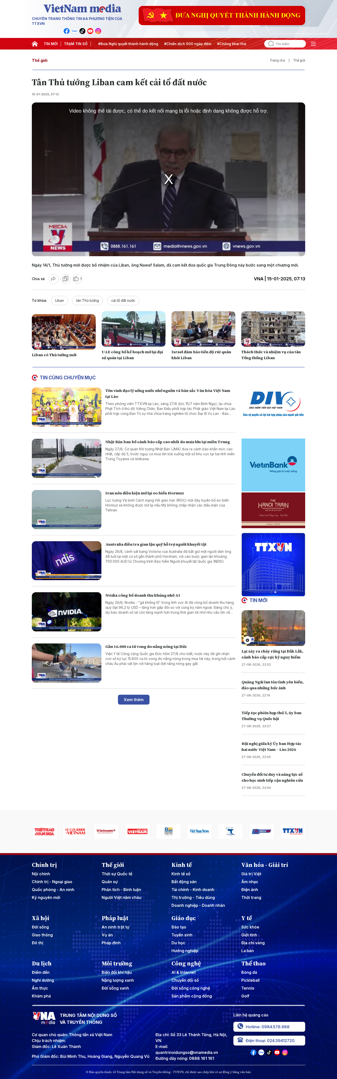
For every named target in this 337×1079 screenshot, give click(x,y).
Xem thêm (134, 699)
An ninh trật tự (115, 927)
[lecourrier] (44, 831)
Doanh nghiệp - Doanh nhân (198, 905)
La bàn (247, 950)
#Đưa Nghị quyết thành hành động (122, 44)
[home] (35, 44)
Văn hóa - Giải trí (264, 865)
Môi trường (117, 963)
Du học (178, 942)
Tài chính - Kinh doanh (192, 889)
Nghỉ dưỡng (43, 980)
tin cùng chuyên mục (68, 378)
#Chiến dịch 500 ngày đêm (182, 44)
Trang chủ (277, 60)
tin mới (258, 600)
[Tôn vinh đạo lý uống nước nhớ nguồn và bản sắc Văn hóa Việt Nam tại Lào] (66, 407)
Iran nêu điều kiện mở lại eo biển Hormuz (144, 493)
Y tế (246, 918)
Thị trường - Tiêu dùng (193, 897)
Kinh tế (181, 865)
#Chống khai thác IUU (230, 44)
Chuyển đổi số (185, 980)
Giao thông (42, 934)
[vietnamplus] (75, 831)
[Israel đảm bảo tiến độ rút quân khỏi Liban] (203, 329)
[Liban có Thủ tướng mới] (64, 332)
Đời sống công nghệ (190, 988)
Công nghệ (186, 963)
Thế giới (39, 60)
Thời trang (251, 897)
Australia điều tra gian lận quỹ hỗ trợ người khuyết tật (155, 544)
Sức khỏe (250, 927)
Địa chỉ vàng (253, 942)
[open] (313, 44)
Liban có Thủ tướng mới (54, 354)
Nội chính (41, 873)
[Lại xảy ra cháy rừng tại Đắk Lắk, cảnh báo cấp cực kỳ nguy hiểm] (273, 628)
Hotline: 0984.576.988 (268, 1026)
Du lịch (42, 963)
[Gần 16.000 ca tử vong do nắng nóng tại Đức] (66, 663)
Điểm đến (41, 972)
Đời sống (40, 927)
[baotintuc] (292, 831)
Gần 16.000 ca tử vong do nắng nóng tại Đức (146, 646)
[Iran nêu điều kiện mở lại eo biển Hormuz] (66, 509)
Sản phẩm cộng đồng (191, 996)
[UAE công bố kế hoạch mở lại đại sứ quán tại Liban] (134, 329)
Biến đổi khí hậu (117, 972)
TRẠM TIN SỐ (76, 44)
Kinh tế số (180, 873)
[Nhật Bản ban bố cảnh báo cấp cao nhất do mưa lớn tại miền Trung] (66, 458)
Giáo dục (183, 918)
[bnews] (137, 831)
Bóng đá (249, 972)
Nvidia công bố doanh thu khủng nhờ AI (142, 595)
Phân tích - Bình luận (121, 889)
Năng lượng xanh (118, 980)
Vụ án (107, 934)
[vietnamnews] (168, 831)
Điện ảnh (249, 889)
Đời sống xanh (115, 988)
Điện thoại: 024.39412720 (270, 1040)
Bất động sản (184, 881)
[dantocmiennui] (199, 831)
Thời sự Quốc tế (117, 873)
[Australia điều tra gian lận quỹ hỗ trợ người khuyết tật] (66, 560)
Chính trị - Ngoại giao (52, 881)
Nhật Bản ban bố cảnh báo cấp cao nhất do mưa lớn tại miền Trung (167, 441)
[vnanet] (261, 831)
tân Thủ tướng (87, 300)
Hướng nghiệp (184, 950)
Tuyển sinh (181, 934)
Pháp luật (115, 918)
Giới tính (249, 934)
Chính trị (44, 865)
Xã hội (40, 918)
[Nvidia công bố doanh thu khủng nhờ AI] (66, 611)
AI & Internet (183, 972)
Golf (245, 996)
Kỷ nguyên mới (46, 897)
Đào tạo (178, 927)
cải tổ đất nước (123, 300)
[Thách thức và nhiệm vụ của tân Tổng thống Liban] (273, 329)
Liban (59, 300)
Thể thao (253, 963)
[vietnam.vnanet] (106, 831)
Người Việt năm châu (121, 897)
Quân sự (110, 881)
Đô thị (37, 942)
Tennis (247, 988)
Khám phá (41, 996)
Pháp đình (111, 942)
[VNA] (67, 31)
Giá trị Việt (251, 873)
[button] (271, 592)
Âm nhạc (249, 881)
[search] (269, 44)
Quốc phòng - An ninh (53, 889)
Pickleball (250, 980)
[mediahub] (230, 831)
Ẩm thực (40, 988)
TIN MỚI (51, 44)
